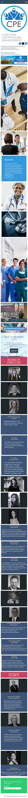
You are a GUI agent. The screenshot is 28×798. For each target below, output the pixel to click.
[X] (23, 43)
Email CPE (6, 786)
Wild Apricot (13, 796)
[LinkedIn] (26, 43)
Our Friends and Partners (14, 329)
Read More (9, 176)
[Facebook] (20, 43)
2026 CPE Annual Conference (8, 52)
